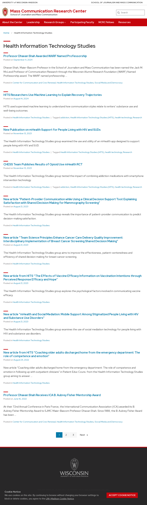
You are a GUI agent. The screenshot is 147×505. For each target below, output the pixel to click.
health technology (123, 117)
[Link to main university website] (74, 477)
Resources (124, 22)
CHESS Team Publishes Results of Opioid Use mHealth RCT (43, 164)
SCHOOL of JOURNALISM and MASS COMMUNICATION (117, 2)
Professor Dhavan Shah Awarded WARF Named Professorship (45, 56)
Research (137, 117)
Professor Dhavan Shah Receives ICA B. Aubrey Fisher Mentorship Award (52, 395)
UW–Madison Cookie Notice (60, 498)
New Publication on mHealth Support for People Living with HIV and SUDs (52, 130)
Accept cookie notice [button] (122, 495)
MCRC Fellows (106, 22)
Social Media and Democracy (108, 82)
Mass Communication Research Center (48, 11)
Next (85, 434)
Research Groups (54, 22)
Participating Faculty (82, 22)
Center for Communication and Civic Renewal (34, 82)
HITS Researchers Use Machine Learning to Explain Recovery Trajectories (52, 95)
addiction (64, 117)
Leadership (33, 22)
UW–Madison (19, 2)
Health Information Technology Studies (75, 82)
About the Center (12, 22)
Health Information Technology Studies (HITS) (92, 117)
